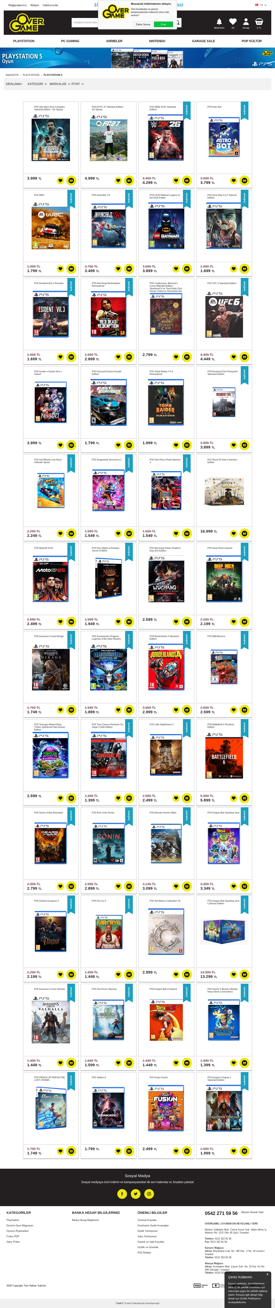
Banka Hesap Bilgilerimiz (85, 1220)
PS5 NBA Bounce (216, 636)
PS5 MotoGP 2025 (43, 548)
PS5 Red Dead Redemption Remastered (106, 284)
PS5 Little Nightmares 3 (162, 724)
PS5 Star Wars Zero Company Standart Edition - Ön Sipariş (49, 108)
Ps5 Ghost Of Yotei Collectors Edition (222, 461)
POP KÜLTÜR (252, 41)
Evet (163, 24)
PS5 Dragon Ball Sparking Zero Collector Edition (223, 902)
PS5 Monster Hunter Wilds (163, 812)
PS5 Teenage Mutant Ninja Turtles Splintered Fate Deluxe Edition (49, 727)
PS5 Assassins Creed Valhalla (49, 989)
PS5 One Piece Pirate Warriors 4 (165, 461)
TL (259, 28)
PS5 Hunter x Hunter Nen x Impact (48, 372)
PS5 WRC (39, 195)
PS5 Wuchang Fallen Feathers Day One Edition (165, 549)
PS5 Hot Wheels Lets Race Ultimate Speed (48, 461)
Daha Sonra (143, 24)
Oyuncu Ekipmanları (18, 1231)
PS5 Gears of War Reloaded (48, 812)
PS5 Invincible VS (101, 195)
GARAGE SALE (203, 41)
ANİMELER (114, 41)
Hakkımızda (50, 5)
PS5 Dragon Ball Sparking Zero (223, 812)
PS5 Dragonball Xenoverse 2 (107, 459)
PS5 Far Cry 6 (99, 901)
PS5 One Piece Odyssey (104, 989)
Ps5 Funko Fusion (159, 1077)
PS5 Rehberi (144, 1252)
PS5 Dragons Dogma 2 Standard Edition (219, 1078)
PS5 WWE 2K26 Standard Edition (163, 108)
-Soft (118, 1303)
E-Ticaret (126, 1303)
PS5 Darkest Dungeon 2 (46, 901)
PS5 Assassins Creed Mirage (49, 636)
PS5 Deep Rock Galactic (220, 548)
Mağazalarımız (17, 5)
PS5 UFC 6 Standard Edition (221, 283)
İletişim (34, 5)
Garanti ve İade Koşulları (151, 1241)
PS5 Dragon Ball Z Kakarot (163, 989)
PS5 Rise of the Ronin (103, 812)
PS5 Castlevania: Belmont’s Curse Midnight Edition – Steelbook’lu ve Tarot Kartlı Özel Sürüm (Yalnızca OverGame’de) (166, 287)
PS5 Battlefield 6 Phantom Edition (220, 725)
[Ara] (176, 22)
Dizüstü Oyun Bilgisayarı (20, 1225)
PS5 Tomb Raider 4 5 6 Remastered (161, 372)
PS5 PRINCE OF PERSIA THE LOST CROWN (49, 1078)
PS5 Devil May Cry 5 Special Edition (222, 196)
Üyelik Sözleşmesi (148, 1231)
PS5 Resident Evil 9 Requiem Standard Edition (222, 372)
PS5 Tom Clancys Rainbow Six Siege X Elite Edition (107, 725)
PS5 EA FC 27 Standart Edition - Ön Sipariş (108, 108)
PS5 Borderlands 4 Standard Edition (164, 637)
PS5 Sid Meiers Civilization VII (165, 901)
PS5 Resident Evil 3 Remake (49, 283)
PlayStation (13, 1220)
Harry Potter (13, 1241)
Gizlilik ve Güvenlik (148, 1247)
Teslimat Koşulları (147, 1220)
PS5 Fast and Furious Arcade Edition (106, 372)
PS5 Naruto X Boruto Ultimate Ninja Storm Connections (222, 990)
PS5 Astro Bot (214, 107)
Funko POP (13, 1236)
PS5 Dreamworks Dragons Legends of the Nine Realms (106, 637)
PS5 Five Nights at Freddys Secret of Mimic (105, 549)
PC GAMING (70, 41)
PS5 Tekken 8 (99, 1077)
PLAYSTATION (23, 41)
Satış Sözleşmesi (147, 1236)
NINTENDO (157, 41)
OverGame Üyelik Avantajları (153, 1225)
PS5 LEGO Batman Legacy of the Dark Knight (165, 196)
